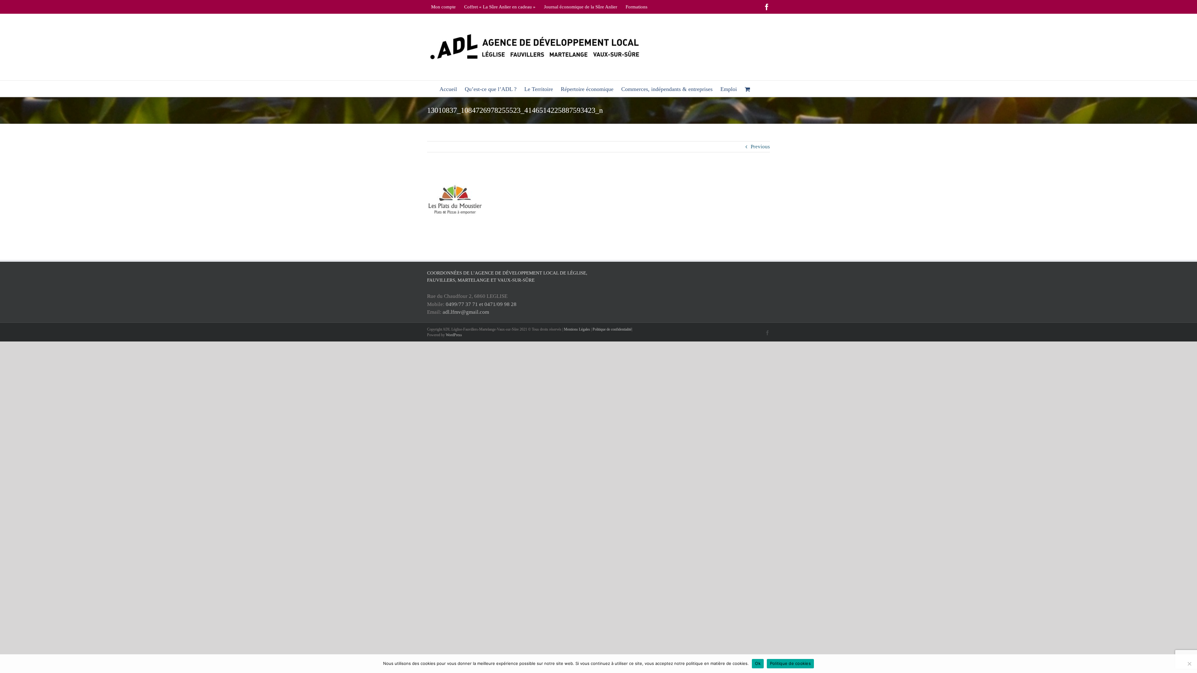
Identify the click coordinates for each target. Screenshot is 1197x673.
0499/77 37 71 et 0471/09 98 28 (481, 304)
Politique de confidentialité (612, 329)
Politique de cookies (790, 663)
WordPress (454, 335)
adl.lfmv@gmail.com (466, 312)
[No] (1189, 664)
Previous (760, 147)
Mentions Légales (577, 329)
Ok (758, 663)
